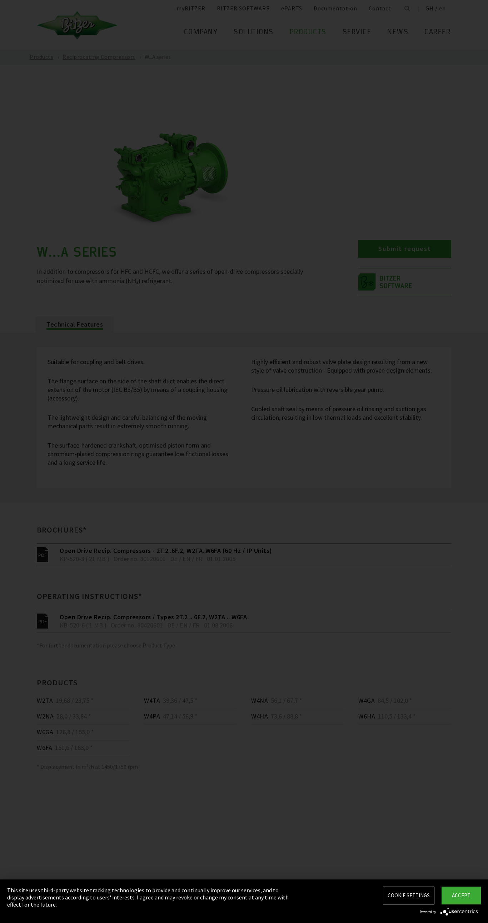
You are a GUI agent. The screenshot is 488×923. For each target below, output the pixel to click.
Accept (461, 895)
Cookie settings (409, 895)
